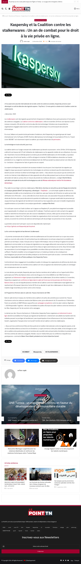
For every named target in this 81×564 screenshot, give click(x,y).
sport (14, 531)
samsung (73, 527)
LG (41, 527)
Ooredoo (55, 527)
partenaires (56, 139)
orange (62, 527)
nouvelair (47, 527)
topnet (20, 531)
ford (22, 527)
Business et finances (14, 16)
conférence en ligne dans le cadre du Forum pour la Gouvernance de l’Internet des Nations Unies (38, 281)
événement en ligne (20, 277)
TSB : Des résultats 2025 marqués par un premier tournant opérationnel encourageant (40, 404)
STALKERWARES (52, 351)
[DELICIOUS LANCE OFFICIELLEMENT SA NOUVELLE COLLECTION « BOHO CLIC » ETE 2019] (16, 474)
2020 (4, 527)
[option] (40, 404)
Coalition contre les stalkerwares (32, 121)
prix (67, 527)
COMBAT (26, 351)
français (77, 560)
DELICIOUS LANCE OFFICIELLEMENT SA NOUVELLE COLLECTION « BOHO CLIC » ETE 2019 (15, 484)
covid (9, 527)
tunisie (32, 531)
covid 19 (16, 527)
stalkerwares (11, 119)
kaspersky (38, 351)
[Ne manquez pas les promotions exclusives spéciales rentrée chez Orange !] (65, 473)
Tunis (26, 531)
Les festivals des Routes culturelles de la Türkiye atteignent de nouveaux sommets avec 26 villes (40, 484)
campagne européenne (45, 303)
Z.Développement (30, 560)
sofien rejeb (27, 41)
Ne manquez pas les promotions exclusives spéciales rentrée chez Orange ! (64, 483)
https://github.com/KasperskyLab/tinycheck (21, 226)
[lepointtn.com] (21, 8)
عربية (72, 560)
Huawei (28, 527)
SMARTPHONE (6, 531)
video (38, 531)
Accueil (6, 16)
